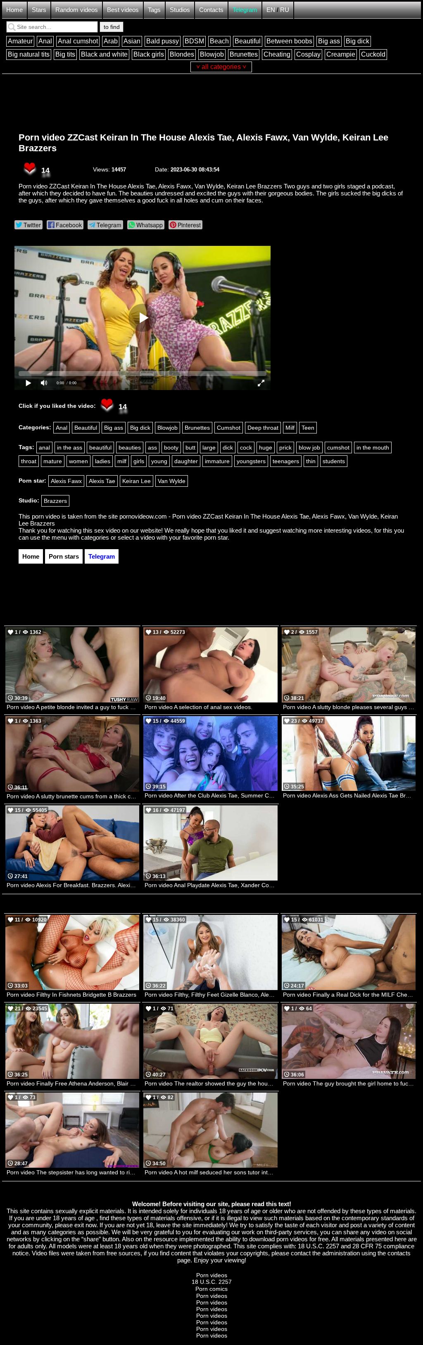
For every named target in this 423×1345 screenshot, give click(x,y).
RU (284, 9)
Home (14, 9)
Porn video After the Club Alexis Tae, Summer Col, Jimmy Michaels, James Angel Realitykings (211, 795)
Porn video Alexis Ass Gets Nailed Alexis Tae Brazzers (349, 795)
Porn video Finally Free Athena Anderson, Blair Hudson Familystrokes (73, 1083)
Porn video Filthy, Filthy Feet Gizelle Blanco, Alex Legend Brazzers (211, 994)
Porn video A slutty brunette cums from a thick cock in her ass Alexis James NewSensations (73, 796)
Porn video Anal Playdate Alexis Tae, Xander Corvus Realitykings (211, 885)
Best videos (123, 9)
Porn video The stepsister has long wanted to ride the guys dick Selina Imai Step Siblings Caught (73, 1172)
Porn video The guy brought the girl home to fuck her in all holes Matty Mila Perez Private (349, 1083)
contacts (399, 1253)
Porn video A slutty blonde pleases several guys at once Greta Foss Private (349, 707)
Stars (39, 9)
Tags (154, 9)
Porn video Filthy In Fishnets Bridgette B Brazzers (71, 994)
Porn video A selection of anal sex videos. (198, 707)
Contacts (211, 9)
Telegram (245, 9)
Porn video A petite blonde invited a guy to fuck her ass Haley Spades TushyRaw (73, 707)
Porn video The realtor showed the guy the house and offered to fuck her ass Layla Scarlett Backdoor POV (211, 1083)
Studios (180, 9)
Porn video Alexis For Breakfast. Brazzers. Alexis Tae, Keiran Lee (73, 885)
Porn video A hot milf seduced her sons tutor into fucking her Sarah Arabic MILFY (211, 1172)
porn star (216, 537)
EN (270, 9)
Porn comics (211, 1288)
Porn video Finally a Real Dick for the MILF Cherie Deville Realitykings (349, 994)
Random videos (76, 9)
